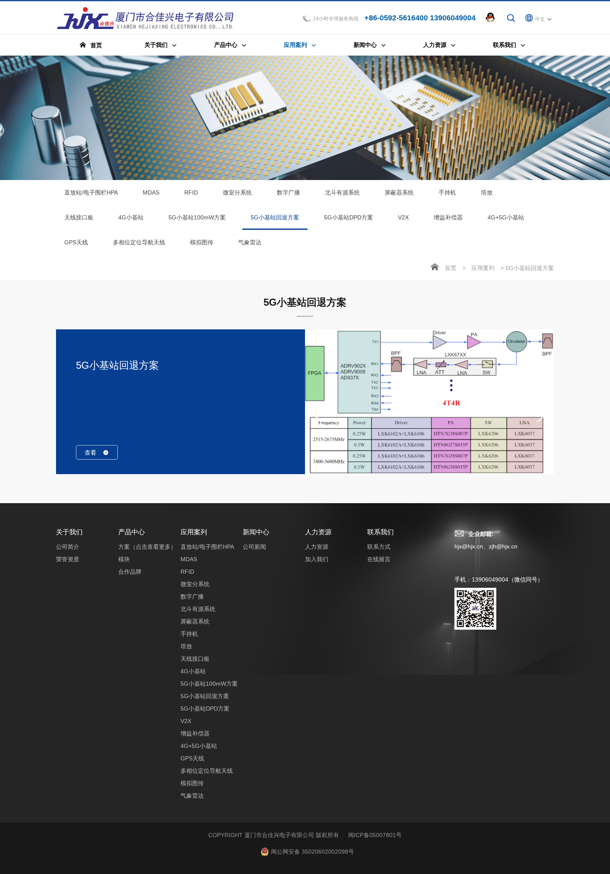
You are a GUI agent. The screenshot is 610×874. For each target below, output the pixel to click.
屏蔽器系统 (399, 192)
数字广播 (288, 192)
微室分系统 (237, 192)
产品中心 (131, 532)
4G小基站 (131, 217)
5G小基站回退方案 (275, 217)
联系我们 (380, 532)
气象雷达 (249, 242)
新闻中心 (256, 532)
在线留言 (378, 559)
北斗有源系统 (342, 192)
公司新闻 (254, 546)
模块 (124, 559)
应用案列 (483, 268)
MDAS (151, 192)
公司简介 (67, 546)
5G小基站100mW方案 (197, 217)
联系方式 (378, 546)
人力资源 (318, 532)
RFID (191, 192)
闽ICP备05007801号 (375, 835)
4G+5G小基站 (506, 217)
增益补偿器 (448, 217)
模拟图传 (201, 242)
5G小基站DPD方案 (348, 217)
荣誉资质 (67, 559)
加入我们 (316, 559)
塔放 (487, 192)
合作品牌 (130, 571)
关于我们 (69, 532)
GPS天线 (76, 242)
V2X (403, 217)
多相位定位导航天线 (139, 242)
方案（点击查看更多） (147, 546)
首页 (450, 268)
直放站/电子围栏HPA (91, 192)
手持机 (447, 192)
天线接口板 (78, 217)
